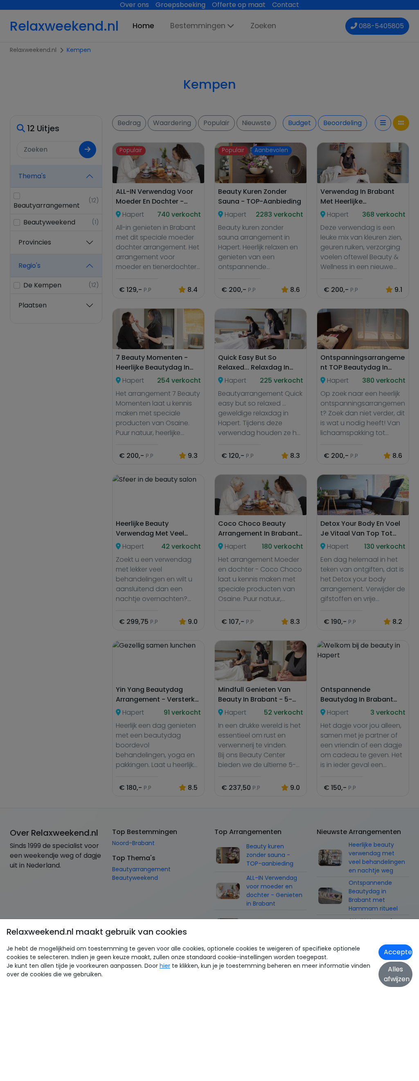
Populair (216, 123)
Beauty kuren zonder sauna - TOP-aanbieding (269, 855)
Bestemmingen (197, 26)
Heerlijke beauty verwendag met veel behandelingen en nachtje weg (377, 858)
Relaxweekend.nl (64, 26)
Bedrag (129, 123)
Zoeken (263, 26)
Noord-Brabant (133, 843)
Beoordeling (342, 123)
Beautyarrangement (141, 869)
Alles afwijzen (397, 974)
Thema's (32, 176)
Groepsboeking (180, 4)
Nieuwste (256, 123)
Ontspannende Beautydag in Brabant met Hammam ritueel (373, 896)
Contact (285, 4)
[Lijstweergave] (383, 123)
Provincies (34, 242)
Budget (299, 123)
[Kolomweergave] (401, 123)
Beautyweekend (135, 878)
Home (143, 26)
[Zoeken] (87, 149)
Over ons (134, 4)
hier (165, 966)
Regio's (29, 265)
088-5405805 (381, 26)
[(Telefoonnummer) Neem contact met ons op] (355, 26)
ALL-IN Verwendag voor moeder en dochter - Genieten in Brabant (274, 891)
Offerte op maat (239, 4)
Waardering (172, 123)
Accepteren (398, 952)
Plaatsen (32, 305)
